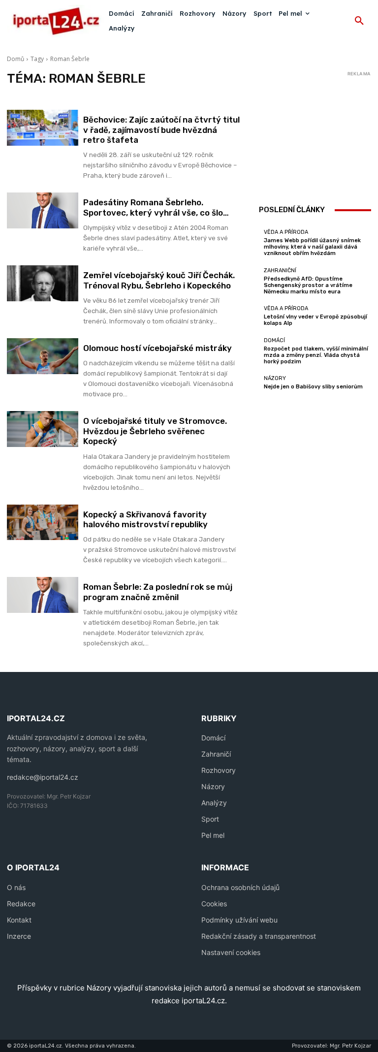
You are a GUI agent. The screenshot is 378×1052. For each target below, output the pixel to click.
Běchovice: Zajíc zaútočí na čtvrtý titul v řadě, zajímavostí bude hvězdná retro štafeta (161, 130)
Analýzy (214, 802)
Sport (210, 819)
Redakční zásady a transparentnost (258, 936)
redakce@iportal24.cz (42, 777)
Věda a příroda (286, 232)
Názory (275, 378)
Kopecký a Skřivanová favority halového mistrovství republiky (145, 519)
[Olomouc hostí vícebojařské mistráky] (42, 356)
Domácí (274, 340)
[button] (359, 21)
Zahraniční (280, 270)
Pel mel (212, 835)
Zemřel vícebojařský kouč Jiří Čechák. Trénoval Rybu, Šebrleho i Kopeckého (159, 280)
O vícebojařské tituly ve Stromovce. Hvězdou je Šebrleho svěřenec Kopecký (155, 431)
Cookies (214, 903)
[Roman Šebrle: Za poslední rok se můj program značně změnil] (42, 595)
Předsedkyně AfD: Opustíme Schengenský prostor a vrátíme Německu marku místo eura (308, 285)
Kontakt (19, 920)
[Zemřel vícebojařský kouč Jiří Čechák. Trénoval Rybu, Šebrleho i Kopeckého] (42, 283)
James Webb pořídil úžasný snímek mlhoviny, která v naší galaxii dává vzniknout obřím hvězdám (312, 246)
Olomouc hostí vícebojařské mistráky (157, 348)
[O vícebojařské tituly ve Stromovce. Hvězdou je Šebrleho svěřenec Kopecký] (42, 429)
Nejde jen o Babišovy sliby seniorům (313, 386)
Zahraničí (216, 754)
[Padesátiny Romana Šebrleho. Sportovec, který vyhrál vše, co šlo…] (42, 210)
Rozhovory (218, 770)
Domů (15, 59)
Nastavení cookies (230, 952)
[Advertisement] (315, 129)
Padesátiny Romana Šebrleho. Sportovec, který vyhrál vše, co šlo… (156, 207)
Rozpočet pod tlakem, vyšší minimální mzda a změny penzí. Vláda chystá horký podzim (316, 355)
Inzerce (19, 936)
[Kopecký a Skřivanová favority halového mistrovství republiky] (42, 523)
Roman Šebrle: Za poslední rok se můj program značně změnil (157, 592)
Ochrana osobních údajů (240, 887)
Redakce (21, 903)
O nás (16, 887)
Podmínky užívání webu (239, 920)
